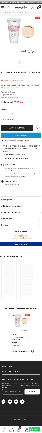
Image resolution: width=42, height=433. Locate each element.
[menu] (2, 7)
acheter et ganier (36, 2)
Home (2, 13)
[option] (21, 35)
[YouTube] (22, 401)
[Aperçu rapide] (14, 315)
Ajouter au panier (17, 128)
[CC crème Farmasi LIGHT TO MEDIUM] (21, 322)
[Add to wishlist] (37, 128)
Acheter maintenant (21, 135)
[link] (9, 284)
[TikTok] (16, 401)
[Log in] (33, 7)
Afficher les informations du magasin (16, 158)
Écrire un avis (21, 244)
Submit (32, 392)
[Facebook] (3, 401)
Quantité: (4, 110)
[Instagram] (10, 401)
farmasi (12, 92)
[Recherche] (9, 7)
